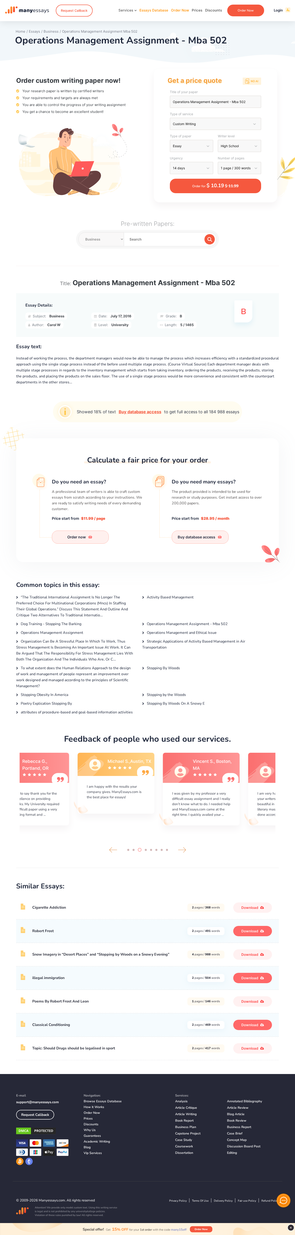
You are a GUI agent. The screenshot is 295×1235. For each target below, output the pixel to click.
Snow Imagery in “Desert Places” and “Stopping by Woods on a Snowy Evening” (100, 954)
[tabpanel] (62, 788)
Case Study (183, 1140)
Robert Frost (43, 930)
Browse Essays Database (103, 1101)
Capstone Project (188, 1133)
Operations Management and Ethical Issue (181, 632)
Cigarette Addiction (49, 907)
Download (250, 907)
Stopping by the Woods (166, 694)
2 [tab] (134, 850)
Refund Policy (270, 1201)
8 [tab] (167, 850)
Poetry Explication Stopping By (46, 703)
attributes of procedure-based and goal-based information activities (76, 712)
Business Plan (185, 1127)
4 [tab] (146, 850)
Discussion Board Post (243, 1146)
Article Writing (186, 1114)
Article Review (237, 1108)
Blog (87, 1147)
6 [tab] (156, 850)
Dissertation (184, 1153)
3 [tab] (140, 850)
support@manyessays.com (37, 1102)
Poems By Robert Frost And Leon (60, 1001)
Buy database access (140, 411)
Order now (77, 537)
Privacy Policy (178, 1201)
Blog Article (236, 1114)
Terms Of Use (200, 1201)
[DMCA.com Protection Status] (46, 1132)
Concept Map (237, 1140)
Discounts (213, 10)
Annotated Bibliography (244, 1101)
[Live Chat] (283, 1200)
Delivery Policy (223, 1201)
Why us (90, 1130)
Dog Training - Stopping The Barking (50, 623)
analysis (181, 1101)
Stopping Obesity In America (44, 694)
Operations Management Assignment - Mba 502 (187, 623)
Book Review (236, 1120)
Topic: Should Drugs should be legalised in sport (73, 1048)
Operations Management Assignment (51, 632)
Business (56, 316)
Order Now (180, 10)
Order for (215, 185)
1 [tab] (128, 850)
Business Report (239, 1127)
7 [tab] (162, 850)
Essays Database (153, 10)
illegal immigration (48, 977)
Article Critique (186, 1108)
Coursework (184, 1146)
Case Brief (234, 1133)
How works (94, 1107)
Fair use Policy (247, 1201)
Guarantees (92, 1136)
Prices (197, 10)
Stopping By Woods (163, 668)
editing (232, 1153)
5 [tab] (151, 850)
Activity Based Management (170, 597)
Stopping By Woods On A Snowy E (175, 703)
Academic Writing (97, 1141)
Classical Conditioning (51, 1024)
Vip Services (93, 1153)
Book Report (184, 1120)
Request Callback (74, 10)
